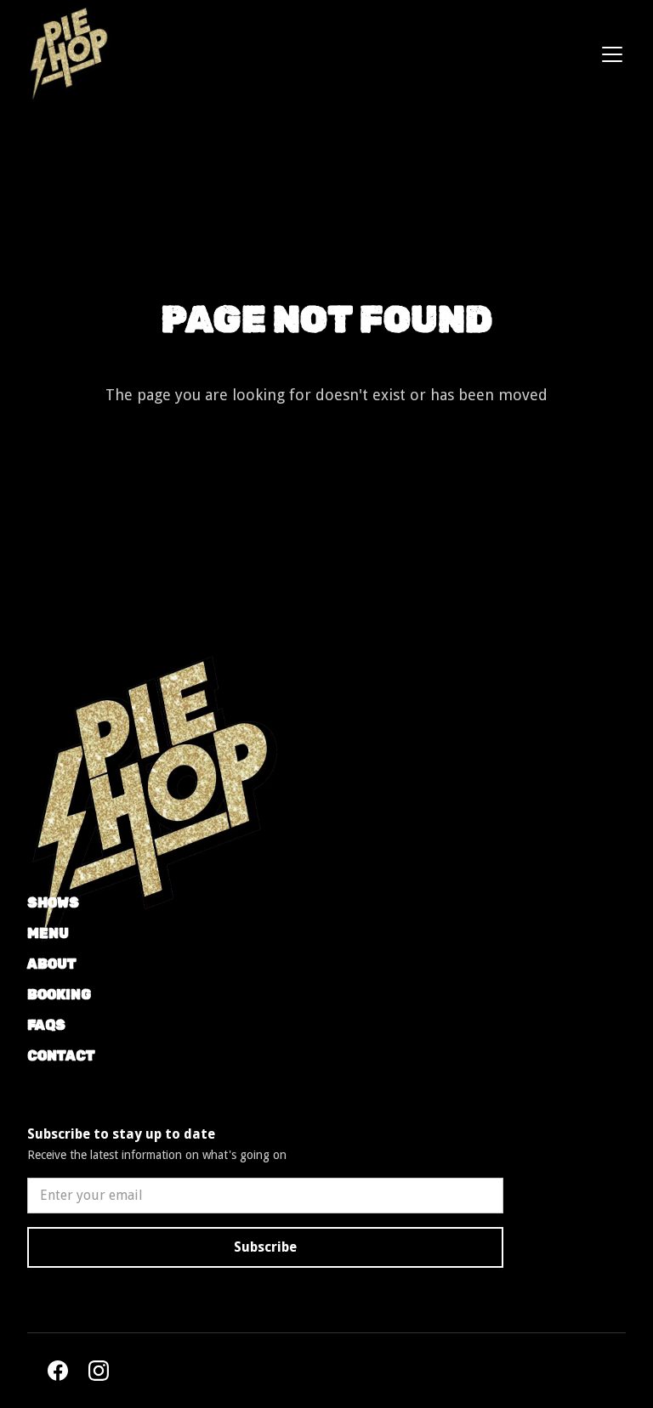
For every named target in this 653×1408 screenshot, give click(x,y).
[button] (609, 54)
